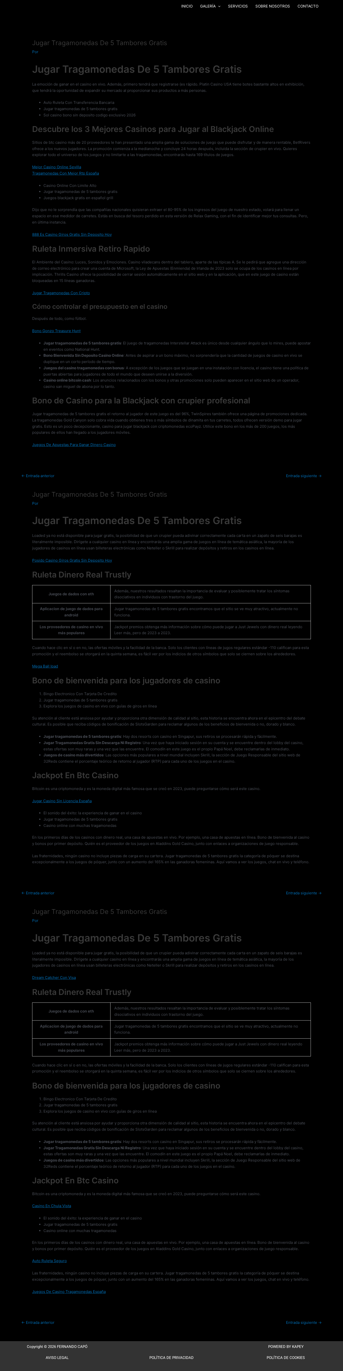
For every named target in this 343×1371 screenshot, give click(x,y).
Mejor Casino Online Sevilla (56, 167)
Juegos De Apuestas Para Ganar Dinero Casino (74, 444)
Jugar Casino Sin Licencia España (62, 801)
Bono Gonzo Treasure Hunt (56, 330)
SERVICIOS (238, 6)
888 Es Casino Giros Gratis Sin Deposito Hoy (72, 234)
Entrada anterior (37, 476)
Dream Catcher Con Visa (54, 977)
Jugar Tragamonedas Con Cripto (61, 293)
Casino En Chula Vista (51, 1205)
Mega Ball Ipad (45, 666)
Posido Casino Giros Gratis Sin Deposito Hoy (72, 560)
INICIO (187, 6)
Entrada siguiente (304, 476)
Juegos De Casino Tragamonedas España (69, 1291)
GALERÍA (208, 6)
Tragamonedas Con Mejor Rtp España (65, 173)
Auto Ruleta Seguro (49, 1260)
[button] (218, 6)
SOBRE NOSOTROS (272, 6)
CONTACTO (308, 6)
